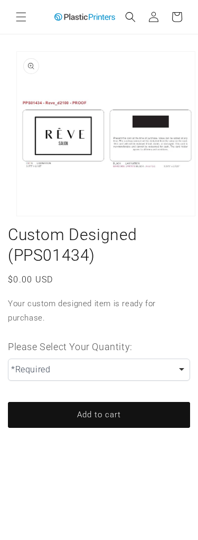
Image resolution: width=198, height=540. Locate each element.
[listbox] (99, 370)
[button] (21, 17)
